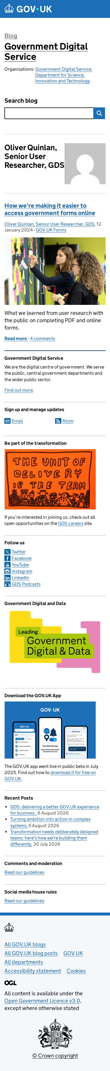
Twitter (19, 552)
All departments (23, 962)
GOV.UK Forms (51, 230)
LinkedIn (20, 577)
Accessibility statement (32, 970)
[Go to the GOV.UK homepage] (28, 9)
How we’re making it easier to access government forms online (49, 209)
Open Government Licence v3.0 (42, 1000)
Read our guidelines (24, 872)
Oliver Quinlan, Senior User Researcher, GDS (49, 224)
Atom (68, 421)
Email (17, 421)
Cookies (76, 970)
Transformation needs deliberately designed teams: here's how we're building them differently (54, 838)
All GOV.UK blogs (25, 944)
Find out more (18, 390)
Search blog (21, 100)
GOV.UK (73, 953)
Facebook (22, 558)
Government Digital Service (46, 51)
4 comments (42, 338)
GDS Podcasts (26, 584)
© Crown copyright (55, 1055)
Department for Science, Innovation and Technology (62, 78)
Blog (10, 36)
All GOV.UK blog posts (31, 953)
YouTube (20, 564)
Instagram (22, 571)
